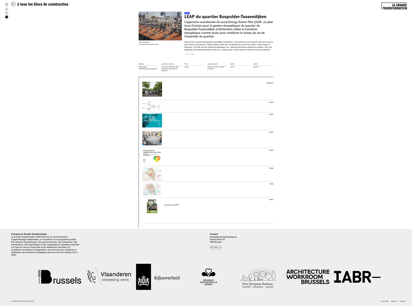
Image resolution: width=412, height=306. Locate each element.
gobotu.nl (256, 67)
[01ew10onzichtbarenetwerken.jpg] (152, 190)
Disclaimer (394, 301)
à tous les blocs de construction (42, 4)
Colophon (402, 301)
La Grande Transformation (395, 6)
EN (7, 13)
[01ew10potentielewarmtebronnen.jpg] (152, 174)
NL (7, 9)
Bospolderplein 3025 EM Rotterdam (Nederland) (148, 68)
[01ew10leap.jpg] (152, 106)
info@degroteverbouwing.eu (223, 236)
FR (6, 17)
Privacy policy (385, 301)
